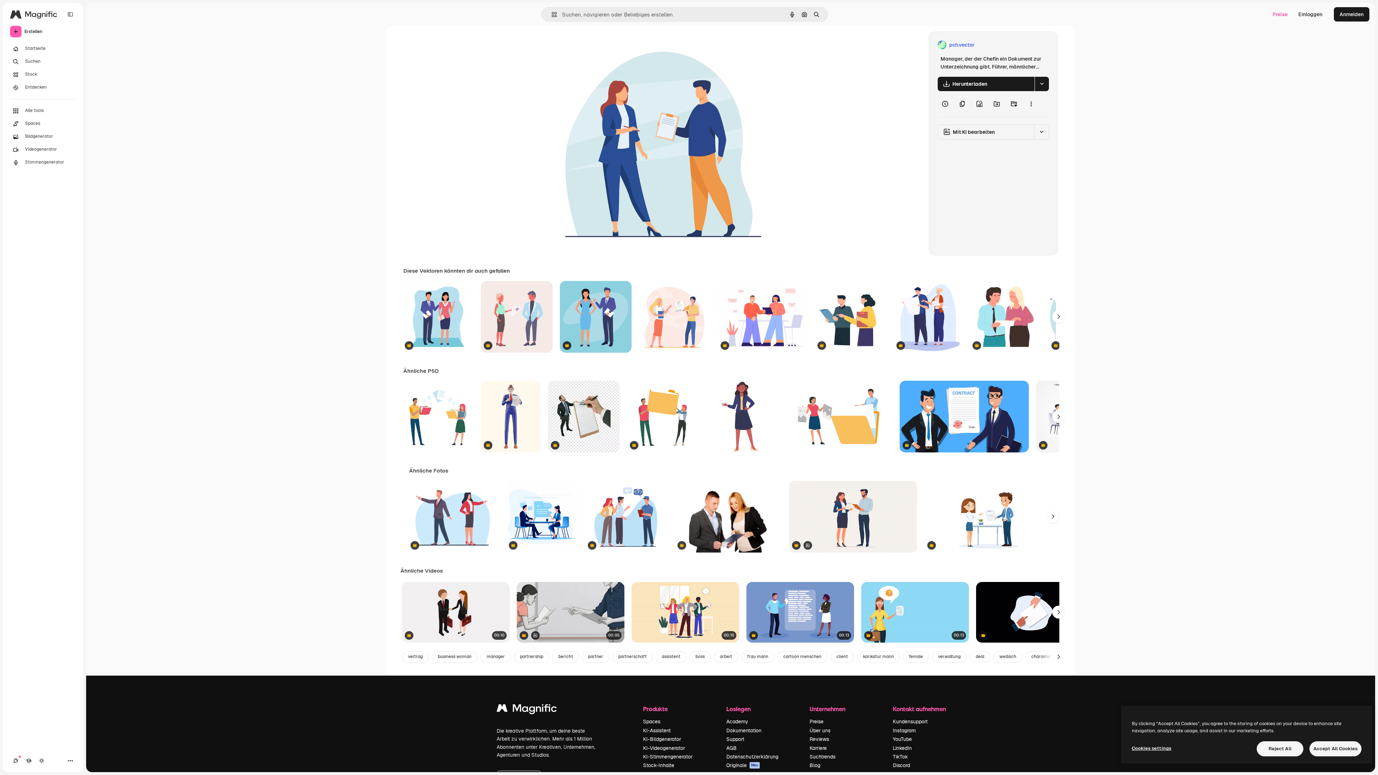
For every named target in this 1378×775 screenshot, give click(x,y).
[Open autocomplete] (551, 14)
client (842, 656)
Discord (901, 765)
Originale (742, 765)
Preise (1280, 14)
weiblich (1007, 656)
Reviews (819, 739)
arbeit (726, 656)
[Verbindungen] (16, 760)
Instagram (904, 730)
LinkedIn (902, 748)
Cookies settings (1151, 748)
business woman (455, 656)
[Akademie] (28, 760)
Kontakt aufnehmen (919, 709)
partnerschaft (632, 656)
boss (700, 656)
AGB (731, 748)
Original (597, 45)
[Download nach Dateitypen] (1042, 84)
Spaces (651, 721)
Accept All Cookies (1335, 749)
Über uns (820, 730)
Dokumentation (743, 730)
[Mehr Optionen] (1031, 104)
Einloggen (1310, 14)
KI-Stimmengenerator (668, 756)
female (916, 656)
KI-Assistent (657, 730)
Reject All (1280, 749)
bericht (565, 656)
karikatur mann (878, 656)
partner (595, 656)
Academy (737, 721)
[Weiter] (1058, 317)
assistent (671, 656)
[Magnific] (527, 709)
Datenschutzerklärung (752, 756)
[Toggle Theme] (41, 760)
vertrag (415, 656)
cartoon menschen (802, 656)
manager (496, 656)
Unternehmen (827, 709)
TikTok (900, 756)
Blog (815, 765)
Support (735, 739)
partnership (531, 656)
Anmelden (1352, 14)
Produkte (655, 709)
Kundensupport (910, 721)
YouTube (902, 739)
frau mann (757, 656)
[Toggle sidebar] (70, 14)
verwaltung (949, 656)
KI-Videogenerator (664, 748)
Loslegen (738, 709)
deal (980, 656)
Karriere (818, 748)
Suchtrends (822, 756)
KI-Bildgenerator (662, 739)
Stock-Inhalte (658, 765)
